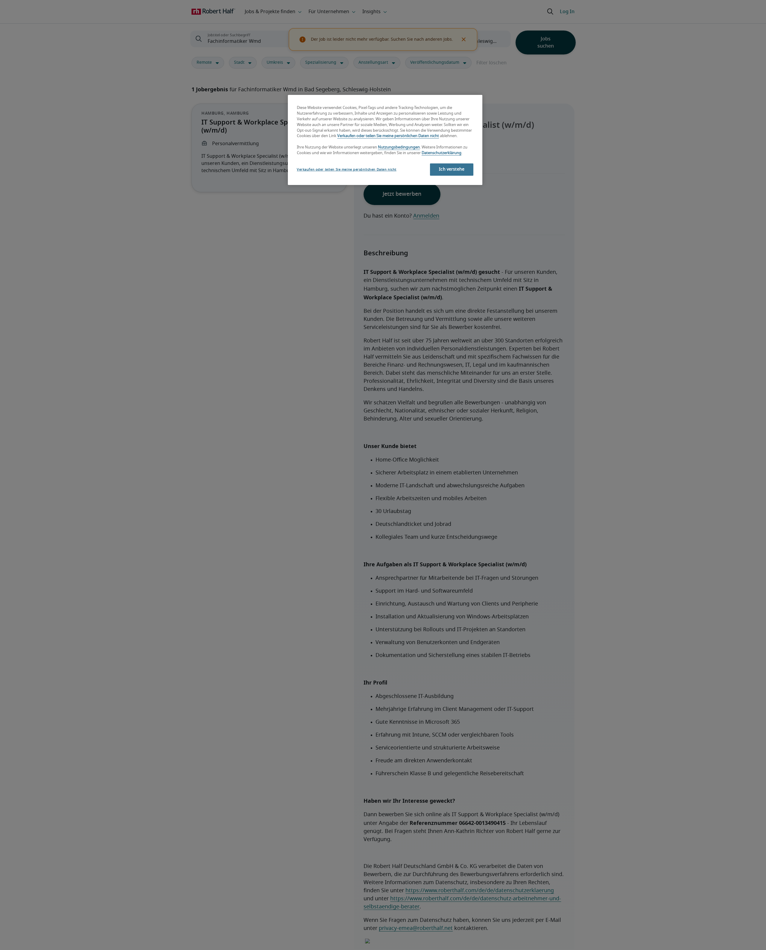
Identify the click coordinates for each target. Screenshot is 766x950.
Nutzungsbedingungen (399, 148)
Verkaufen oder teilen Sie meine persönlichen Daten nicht (388, 136)
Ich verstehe (451, 169)
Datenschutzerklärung (441, 153)
